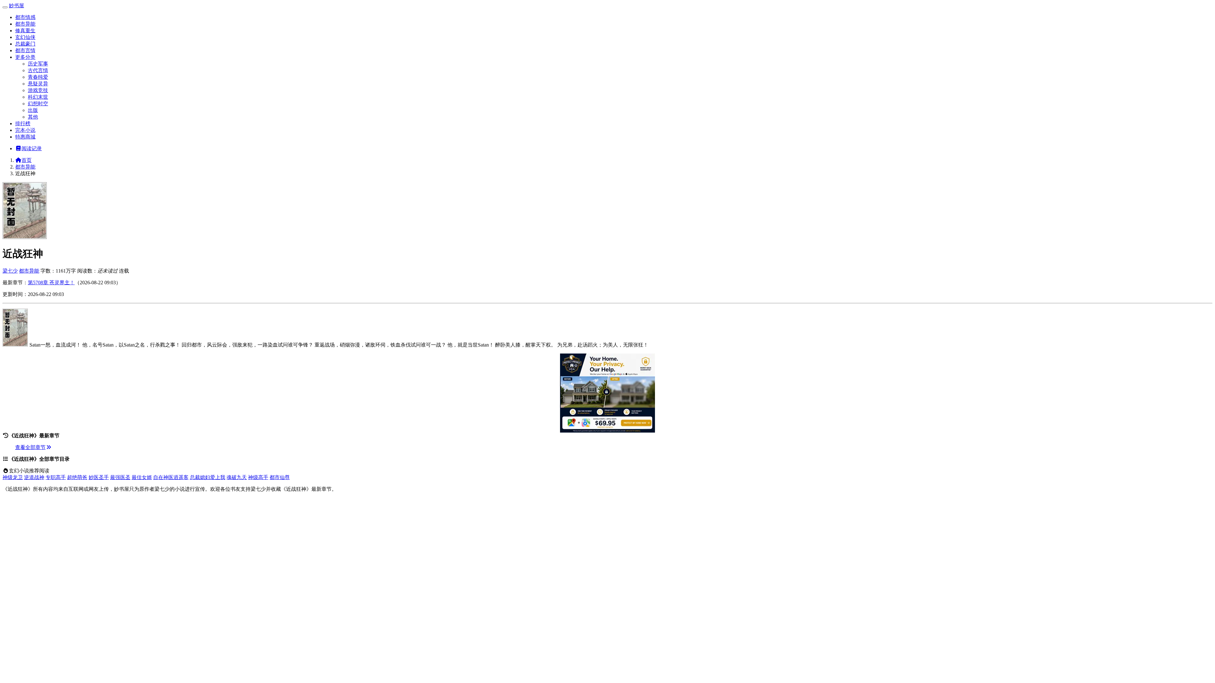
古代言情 (38, 70)
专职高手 (56, 477)
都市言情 (25, 50)
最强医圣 (120, 477)
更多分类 (25, 57)
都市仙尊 (280, 477)
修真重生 (25, 30)
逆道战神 (34, 477)
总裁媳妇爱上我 (207, 477)
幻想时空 (38, 103)
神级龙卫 (13, 477)
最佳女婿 (142, 477)
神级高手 (258, 477)
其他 (33, 117)
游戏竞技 (38, 90)
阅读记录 (32, 148)
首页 (27, 160)
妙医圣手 (99, 477)
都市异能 (25, 24)
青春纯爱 (38, 77)
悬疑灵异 (38, 83)
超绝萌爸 (77, 477)
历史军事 (38, 63)
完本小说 (25, 130)
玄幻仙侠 (25, 37)
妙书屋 (16, 5)
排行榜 (22, 123)
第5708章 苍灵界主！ (51, 282)
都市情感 (25, 17)
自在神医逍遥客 (171, 477)
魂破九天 (237, 477)
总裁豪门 (25, 43)
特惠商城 (25, 136)
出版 (33, 110)
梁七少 (10, 271)
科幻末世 (38, 97)
